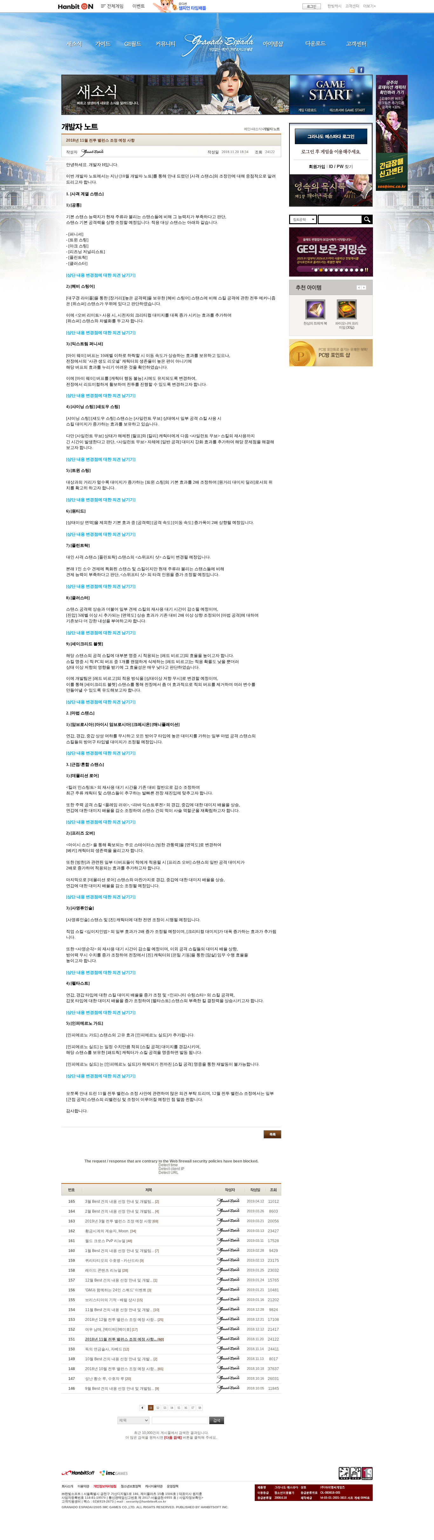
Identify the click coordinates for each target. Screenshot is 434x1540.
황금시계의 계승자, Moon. (110, 1231)
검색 (216, 1420)
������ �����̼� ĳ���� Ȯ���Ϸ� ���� (392, 114)
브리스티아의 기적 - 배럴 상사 (114, 1300)
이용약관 (83, 1486)
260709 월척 (346, 269)
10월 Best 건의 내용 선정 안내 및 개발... (121, 1359)
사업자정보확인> (191, 1497)
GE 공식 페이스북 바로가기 (361, 70)
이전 (358, 287)
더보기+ (369, 6)
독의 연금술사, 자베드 (107, 1349)
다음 (363, 287)
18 (199, 1407)
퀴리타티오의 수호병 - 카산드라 (114, 1260)
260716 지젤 (341, 269)
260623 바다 (331, 269)
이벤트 (138, 6)
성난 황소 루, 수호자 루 (108, 1378)
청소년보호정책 (131, 1486)
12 (157, 1407)
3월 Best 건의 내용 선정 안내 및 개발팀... (122, 1201)
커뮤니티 (165, 43)
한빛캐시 (335, 6)
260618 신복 (351, 269)
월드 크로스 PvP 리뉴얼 (108, 1241)
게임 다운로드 (306, 109)
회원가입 (317, 166)
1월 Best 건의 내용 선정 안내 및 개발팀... (122, 1251)
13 (164, 1407)
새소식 (74, 43)
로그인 (311, 6)
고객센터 (352, 6)
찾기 (341, 166)
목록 (272, 1134)
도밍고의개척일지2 (356, 269)
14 (171, 1407)
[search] (340, 219)
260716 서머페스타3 (336, 269)
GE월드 (133, 43)
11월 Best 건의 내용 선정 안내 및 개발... (122, 1310)
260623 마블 (326, 269)
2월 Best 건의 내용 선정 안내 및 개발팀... (122, 1211)
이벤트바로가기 (331, 190)
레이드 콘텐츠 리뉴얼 (106, 1270)
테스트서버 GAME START (347, 109)
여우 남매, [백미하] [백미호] (111, 1329)
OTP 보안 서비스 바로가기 (353, 70)
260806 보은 (321, 269)
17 (192, 1407)
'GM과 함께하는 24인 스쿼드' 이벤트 (118, 1290)
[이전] (142, 1408)
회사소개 (67, 1486)
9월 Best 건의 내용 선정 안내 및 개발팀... (122, 1388)
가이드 (103, 43)
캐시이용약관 (153, 1486)
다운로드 (315, 43)
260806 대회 (316, 269)
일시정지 (366, 269)
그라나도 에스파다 (217, 43)
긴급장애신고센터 (361, 269)
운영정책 (172, 1486)
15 (178, 1407)
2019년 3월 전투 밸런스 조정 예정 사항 (121, 1221)
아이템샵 (272, 43)
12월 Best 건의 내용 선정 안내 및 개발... (121, 1280)
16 (185, 1407)
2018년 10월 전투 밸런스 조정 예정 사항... (124, 1369)
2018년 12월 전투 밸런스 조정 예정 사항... (124, 1319)
